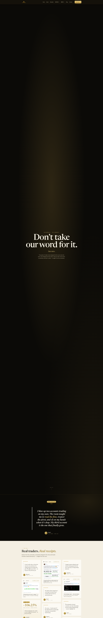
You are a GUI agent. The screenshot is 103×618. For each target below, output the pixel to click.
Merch (62, 2)
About (47, 2)
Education (51, 2)
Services (57, 2)
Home (44, 2)
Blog (67, 2)
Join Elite (78, 2)
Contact (70, 2)
